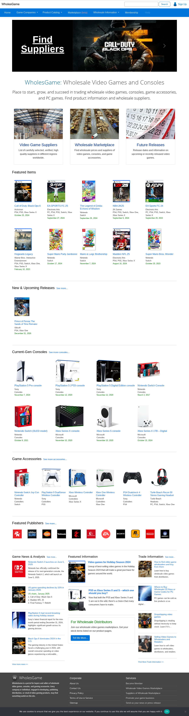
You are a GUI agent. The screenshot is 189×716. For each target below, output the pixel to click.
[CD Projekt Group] (77, 534)
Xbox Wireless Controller (81, 492)
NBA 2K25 (118, 206)
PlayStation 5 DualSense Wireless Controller (54, 493)
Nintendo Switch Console (151, 385)
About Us (74, 683)
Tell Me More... (80, 638)
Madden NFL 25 (121, 254)
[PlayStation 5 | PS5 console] (67, 371)
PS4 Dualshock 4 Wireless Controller (132, 493)
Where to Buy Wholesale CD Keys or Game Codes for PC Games (164, 590)
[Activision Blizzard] (33, 534)
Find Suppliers (42, 44)
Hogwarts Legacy (23, 254)
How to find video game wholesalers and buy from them (165, 564)
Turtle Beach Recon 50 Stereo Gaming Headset (162, 493)
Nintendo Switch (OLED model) (30, 431)
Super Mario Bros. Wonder (159, 254)
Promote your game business (140, 698)
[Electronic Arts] (106, 534)
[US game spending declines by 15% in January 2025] (18, 594)
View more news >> (20, 664)
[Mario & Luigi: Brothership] (89, 239)
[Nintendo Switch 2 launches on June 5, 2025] (18, 569)
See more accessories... (55, 459)
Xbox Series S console (108, 431)
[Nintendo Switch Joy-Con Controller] (21, 478)
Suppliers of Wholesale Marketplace (143, 693)
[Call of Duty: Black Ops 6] (23, 191)
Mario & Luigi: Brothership (93, 254)
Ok (167, 711)
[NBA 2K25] (121, 191)
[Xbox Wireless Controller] (77, 478)
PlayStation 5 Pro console (28, 385)
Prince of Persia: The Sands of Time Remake (25, 322)
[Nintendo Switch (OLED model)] (23, 416)
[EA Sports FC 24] (154, 191)
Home (7, 12)
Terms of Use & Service (81, 698)
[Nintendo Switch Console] (149, 371)
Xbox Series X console (67, 431)
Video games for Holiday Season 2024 (109, 562)
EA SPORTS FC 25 (57, 206)
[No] (185, 711)
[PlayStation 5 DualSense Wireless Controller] (51, 478)
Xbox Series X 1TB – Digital (152, 431)
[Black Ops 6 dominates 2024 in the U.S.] (18, 645)
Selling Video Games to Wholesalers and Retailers (165, 639)
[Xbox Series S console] (108, 416)
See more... (62, 288)
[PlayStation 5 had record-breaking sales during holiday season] (18, 620)
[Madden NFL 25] (121, 239)
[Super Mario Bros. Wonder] (154, 239)
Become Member (134, 683)
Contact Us (75, 688)
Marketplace (77, 12)
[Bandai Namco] (47, 534)
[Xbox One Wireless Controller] (105, 478)
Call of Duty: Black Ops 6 (27, 206)
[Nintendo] (151, 534)
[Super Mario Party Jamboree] (56, 239)
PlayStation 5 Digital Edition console (116, 385)
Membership (131, 12)
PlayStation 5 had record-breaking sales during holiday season (44, 614)
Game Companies (26, 12)
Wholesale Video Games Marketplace (144, 688)
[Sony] (121, 534)
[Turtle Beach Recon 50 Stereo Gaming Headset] (159, 478)
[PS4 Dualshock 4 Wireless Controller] (132, 478)
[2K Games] (18, 534)
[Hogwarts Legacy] (23, 239)
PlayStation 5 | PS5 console (70, 385)
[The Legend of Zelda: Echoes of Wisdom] (89, 191)
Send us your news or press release (143, 703)
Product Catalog (51, 12)
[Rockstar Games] (136, 534)
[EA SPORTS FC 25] (56, 191)
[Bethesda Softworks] (62, 534)
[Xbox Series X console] (69, 416)
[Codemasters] (92, 534)
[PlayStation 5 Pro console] (24, 371)
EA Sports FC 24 (154, 206)
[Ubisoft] (166, 534)
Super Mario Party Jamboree (62, 254)
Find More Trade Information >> (151, 662)
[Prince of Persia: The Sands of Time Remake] (21, 307)
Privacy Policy (77, 693)
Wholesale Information (105, 12)
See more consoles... (59, 352)
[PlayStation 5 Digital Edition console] (108, 371)
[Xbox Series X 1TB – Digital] (145, 416)
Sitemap (74, 703)
